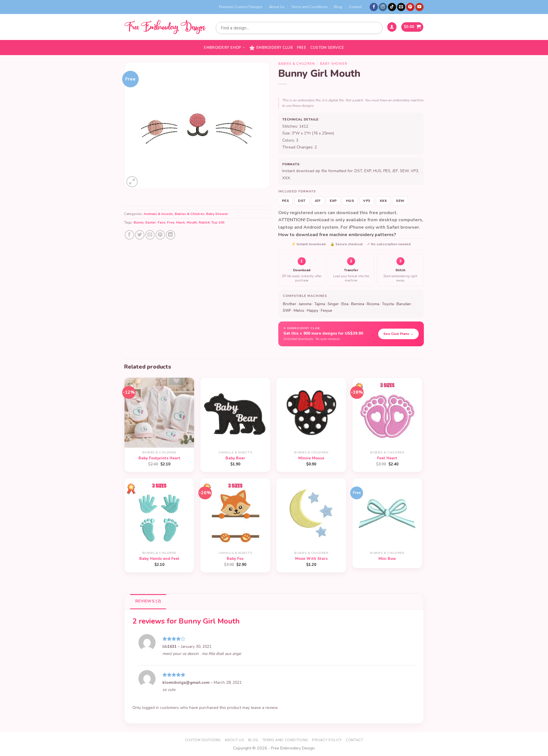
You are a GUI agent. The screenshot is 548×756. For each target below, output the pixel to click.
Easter (150, 222)
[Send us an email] (401, 7)
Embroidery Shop (222, 47)
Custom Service (327, 47)
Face (161, 222)
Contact (355, 6)
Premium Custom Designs (241, 6)
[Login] (391, 27)
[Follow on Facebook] (374, 7)
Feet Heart (387, 458)
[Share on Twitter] (139, 235)
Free (301, 47)
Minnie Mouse (311, 458)
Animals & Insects (158, 214)
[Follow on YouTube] (419, 7)
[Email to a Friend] (150, 235)
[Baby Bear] (235, 413)
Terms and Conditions (309, 6)
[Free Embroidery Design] (165, 27)
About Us (277, 6)
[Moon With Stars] (311, 513)
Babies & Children (189, 214)
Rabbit (204, 222)
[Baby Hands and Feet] (159, 513)
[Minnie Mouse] (311, 413)
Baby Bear (235, 458)
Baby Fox (235, 558)
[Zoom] (132, 181)
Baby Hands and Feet (159, 558)
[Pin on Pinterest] (160, 235)
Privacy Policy (327, 740)
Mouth (192, 222)
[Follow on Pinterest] (410, 7)
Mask (180, 222)
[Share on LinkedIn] (170, 235)
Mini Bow (387, 558)
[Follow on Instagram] (383, 7)
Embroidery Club (274, 47)
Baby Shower (217, 214)
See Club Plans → (398, 333)
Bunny (139, 222)
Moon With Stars (311, 558)
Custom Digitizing (203, 740)
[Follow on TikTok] (392, 7)
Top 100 (217, 222)
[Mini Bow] (387, 513)
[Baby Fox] (235, 513)
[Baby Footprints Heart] (159, 413)
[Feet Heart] (387, 413)
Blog (338, 6)
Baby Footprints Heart (159, 458)
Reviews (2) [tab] (148, 601)
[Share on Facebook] (129, 235)
